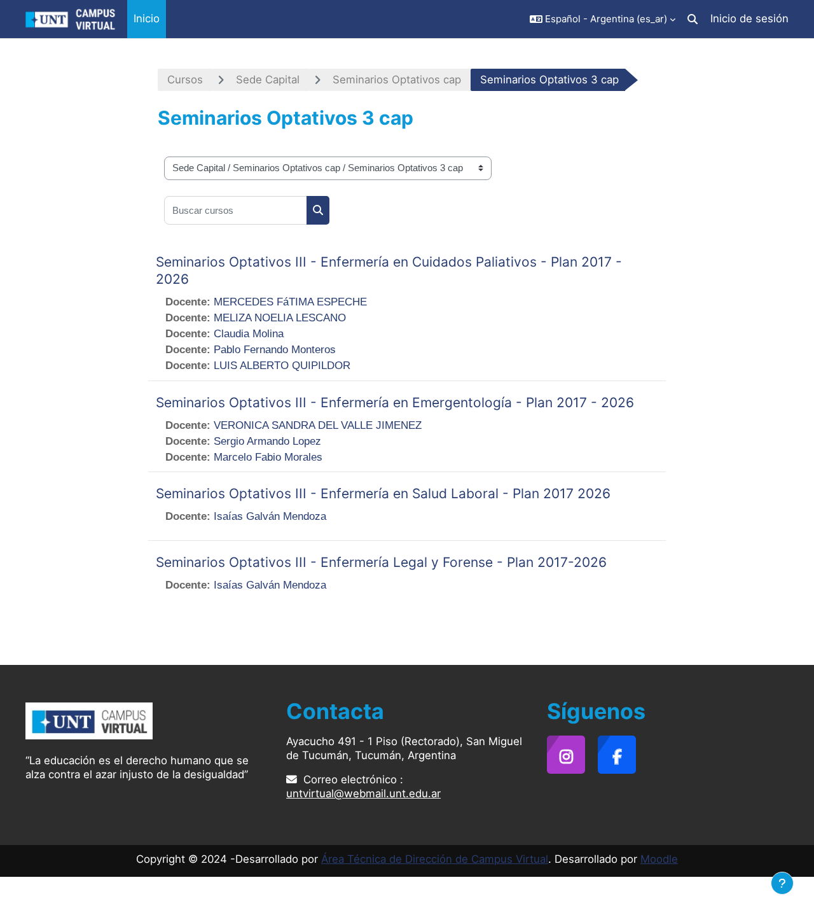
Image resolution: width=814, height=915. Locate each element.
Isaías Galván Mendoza (270, 516)
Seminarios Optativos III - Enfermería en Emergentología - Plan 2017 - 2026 (395, 402)
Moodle (659, 859)
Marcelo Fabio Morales (268, 457)
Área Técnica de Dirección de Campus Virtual (434, 859)
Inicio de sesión (749, 18)
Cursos (185, 79)
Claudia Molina (249, 334)
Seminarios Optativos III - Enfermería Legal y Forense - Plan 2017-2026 (381, 562)
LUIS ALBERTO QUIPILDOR (282, 366)
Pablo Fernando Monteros (275, 350)
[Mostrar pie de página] (782, 883)
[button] (602, 19)
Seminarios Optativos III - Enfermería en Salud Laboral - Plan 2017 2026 (383, 493)
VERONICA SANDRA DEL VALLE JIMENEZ (318, 425)
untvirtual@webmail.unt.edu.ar (363, 793)
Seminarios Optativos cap (397, 79)
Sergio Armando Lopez (267, 441)
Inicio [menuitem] (147, 18)
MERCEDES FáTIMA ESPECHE (290, 302)
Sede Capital (268, 79)
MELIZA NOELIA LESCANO (280, 318)
